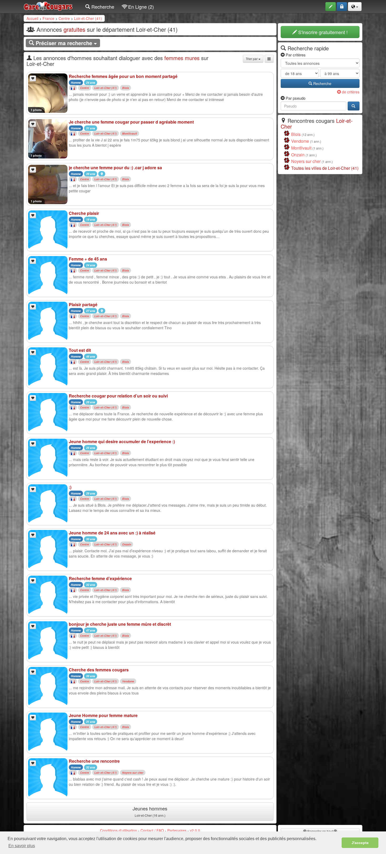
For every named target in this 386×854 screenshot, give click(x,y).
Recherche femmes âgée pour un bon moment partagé (123, 76)
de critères (350, 91)
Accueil (32, 18)
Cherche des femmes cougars (99, 670)
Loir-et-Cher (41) (88, 18)
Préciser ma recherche (64, 43)
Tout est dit (80, 350)
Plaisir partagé (83, 304)
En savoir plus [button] (21, 846)
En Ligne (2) (140, 6)
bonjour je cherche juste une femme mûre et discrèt (120, 624)
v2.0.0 (195, 830)
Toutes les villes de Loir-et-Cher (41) (324, 168)
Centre (64, 18)
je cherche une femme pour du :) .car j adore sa (115, 168)
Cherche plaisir (84, 213)
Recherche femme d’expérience (100, 578)
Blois (125, 88)
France (48, 18)
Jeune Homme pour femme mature (103, 715)
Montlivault (129, 133)
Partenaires (176, 830)
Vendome (128, 681)
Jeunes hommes (150, 811)
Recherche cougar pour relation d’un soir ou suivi (118, 396)
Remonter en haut (320, 831)
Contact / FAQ (152, 830)
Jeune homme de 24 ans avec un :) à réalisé (112, 533)
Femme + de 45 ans (88, 259)
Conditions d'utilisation (118, 830)
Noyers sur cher (133, 773)
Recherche (102, 6)
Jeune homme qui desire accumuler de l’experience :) (122, 441)
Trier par (252, 58)
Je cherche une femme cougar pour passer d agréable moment (131, 122)
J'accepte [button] (360, 843)
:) (70, 487)
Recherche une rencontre (94, 761)
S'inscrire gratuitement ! (322, 32)
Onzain (126, 544)
